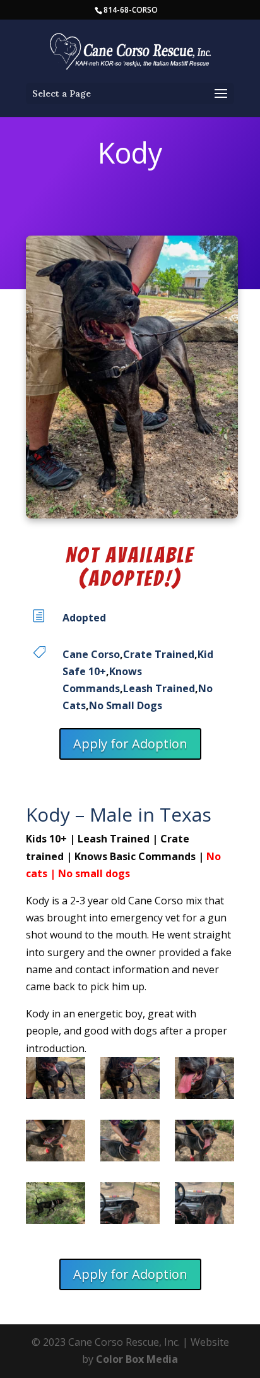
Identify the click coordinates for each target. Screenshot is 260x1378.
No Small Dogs (125, 705)
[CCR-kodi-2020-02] (129, 1081)
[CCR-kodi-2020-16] (204, 1143)
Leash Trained (159, 688)
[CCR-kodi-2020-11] (55, 1143)
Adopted (84, 618)
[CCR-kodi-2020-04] (204, 1081)
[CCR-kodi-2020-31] (55, 1206)
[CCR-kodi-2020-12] (129, 1143)
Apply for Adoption (130, 743)
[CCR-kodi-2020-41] (129, 1206)
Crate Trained (158, 654)
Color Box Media (137, 1359)
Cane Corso (91, 654)
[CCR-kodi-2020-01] (55, 1081)
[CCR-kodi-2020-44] (204, 1206)
